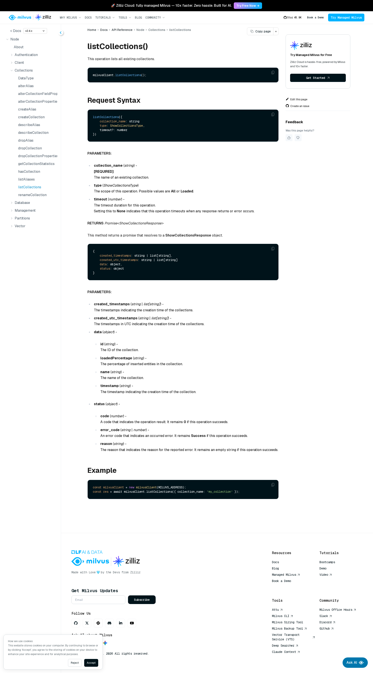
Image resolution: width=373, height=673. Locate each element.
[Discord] (109, 623)
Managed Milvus (284, 575)
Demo (322, 568)
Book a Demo (315, 17)
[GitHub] (75, 623)
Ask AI (351, 662)
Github (324, 628)
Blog (138, 17)
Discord (325, 622)
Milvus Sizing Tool (287, 622)
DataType (26, 78)
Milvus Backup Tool (287, 628)
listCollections (29, 187)
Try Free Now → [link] (247, 6)
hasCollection (29, 171)
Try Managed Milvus (346, 17)
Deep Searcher (283, 645)
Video (323, 575)
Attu (275, 610)
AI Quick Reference (287, 587)
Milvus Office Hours (335, 610)
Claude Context (284, 652)
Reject (75, 663)
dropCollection (30, 148)
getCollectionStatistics (36, 163)
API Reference (122, 30)
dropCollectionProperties (37, 156)
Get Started (315, 78)
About (19, 47)
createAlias (27, 109)
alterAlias (26, 86)
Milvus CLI (280, 616)
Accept (91, 663)
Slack (323, 616)
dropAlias (25, 140)
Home (91, 30)
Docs (88, 17)
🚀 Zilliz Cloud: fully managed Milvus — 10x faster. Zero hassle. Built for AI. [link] (171, 5)
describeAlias (29, 125)
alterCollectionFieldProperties (37, 93)
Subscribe (142, 600)
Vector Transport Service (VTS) (286, 637)
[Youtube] (132, 623)
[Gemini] (105, 643)
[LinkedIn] (120, 623)
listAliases (26, 179)
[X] (87, 623)
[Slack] (98, 623)
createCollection (31, 117)
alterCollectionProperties (37, 101)
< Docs (15, 31)
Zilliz (135, 572)
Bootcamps (327, 562)
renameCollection (32, 195)
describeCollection (33, 132)
